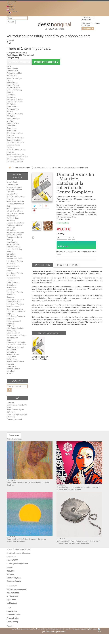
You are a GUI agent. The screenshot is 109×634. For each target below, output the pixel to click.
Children (10, 147)
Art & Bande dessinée (15, 328)
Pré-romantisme (13, 109)
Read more (11, 485)
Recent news (14, 435)
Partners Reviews (13, 369)
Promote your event (14, 419)
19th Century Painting (15, 114)
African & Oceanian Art (15, 362)
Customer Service (14, 581)
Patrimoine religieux (14, 237)
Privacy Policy (12, 618)
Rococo (9, 111)
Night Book (11, 600)
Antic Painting (12, 83)
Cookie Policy (12, 622)
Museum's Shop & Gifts (16, 150)
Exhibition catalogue (14, 78)
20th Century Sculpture (15, 138)
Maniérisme (11, 97)
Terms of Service (13, 615)
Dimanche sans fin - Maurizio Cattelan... (40, 358)
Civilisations (11, 352)
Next (33, 237)
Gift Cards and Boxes (15, 162)
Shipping (10, 574)
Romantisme (11, 128)
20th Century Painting (15, 133)
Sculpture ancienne (14, 140)
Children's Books (13, 218)
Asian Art (10, 364)
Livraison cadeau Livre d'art (17, 157)
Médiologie (11, 371)
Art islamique (12, 359)
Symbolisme (11, 131)
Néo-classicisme (13, 107)
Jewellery (10, 152)
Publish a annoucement (16, 589)
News (9, 15)
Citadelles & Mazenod (15, 347)
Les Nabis (10, 121)
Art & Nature (11, 350)
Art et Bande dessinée (15, 154)
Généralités (11, 95)
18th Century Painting (15, 102)
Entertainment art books (16, 342)
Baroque (10, 92)
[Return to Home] (9, 167)
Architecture (11, 295)
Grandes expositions (14, 73)
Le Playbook (12, 603)
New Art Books (12, 68)
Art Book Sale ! (13, 596)
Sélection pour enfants (15, 159)
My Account (11, 2)
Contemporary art (13, 333)
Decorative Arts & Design (16, 335)
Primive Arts (11, 366)
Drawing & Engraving (15, 309)
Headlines (10, 402)
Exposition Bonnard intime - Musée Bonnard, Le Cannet (28, 483)
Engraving (10, 326)
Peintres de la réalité (14, 99)
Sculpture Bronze (13, 145)
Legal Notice (12, 611)
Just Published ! (13, 593)
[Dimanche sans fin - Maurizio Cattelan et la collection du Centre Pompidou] (37, 225)
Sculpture (10, 135)
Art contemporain (63, 197)
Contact (10, 4)
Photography (11, 330)
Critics (9, 340)
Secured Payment (14, 578)
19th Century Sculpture (15, 142)
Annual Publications (14, 235)
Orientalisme (11, 126)
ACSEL (9, 374)
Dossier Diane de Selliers (16, 345)
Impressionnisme (13, 119)
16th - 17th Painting (14, 90)
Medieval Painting (13, 87)
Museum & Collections (15, 223)
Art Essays (11, 228)
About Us (10, 571)
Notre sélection (12, 71)
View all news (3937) (14, 439)
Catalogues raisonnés (15, 225)
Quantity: (60, 234)
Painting (10, 80)
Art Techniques (12, 338)
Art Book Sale (12, 76)
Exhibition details (63, 219)
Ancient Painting (13, 85)
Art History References (15, 232)
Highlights (10, 192)
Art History (11, 220)
